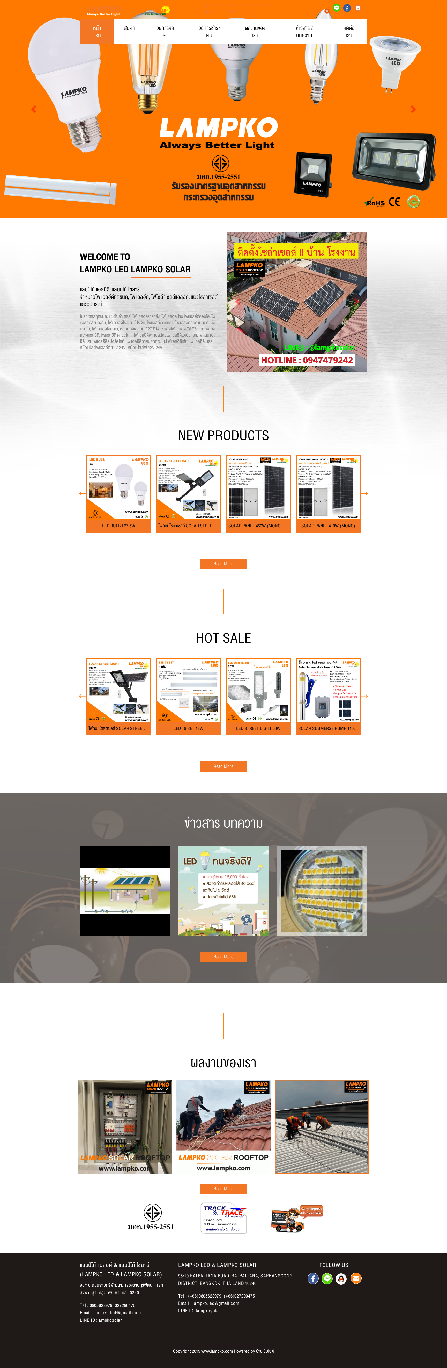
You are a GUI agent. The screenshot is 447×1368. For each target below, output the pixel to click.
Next (364, 495)
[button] (33, 109)
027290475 (262, 5)
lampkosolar (234, 11)
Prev (82, 495)
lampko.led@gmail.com (117, 1313)
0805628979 (243, 5)
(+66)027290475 (239, 1296)
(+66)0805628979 (204, 1296)
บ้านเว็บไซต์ (265, 1351)
